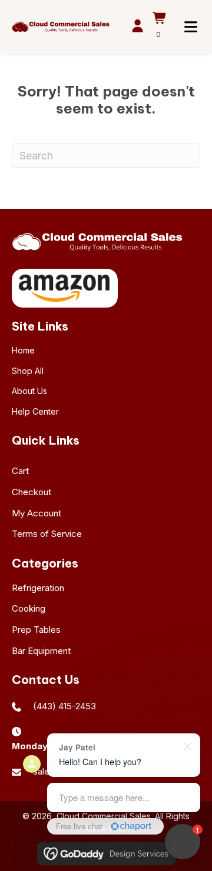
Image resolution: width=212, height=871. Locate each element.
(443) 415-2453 (64, 706)
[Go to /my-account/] (137, 27)
